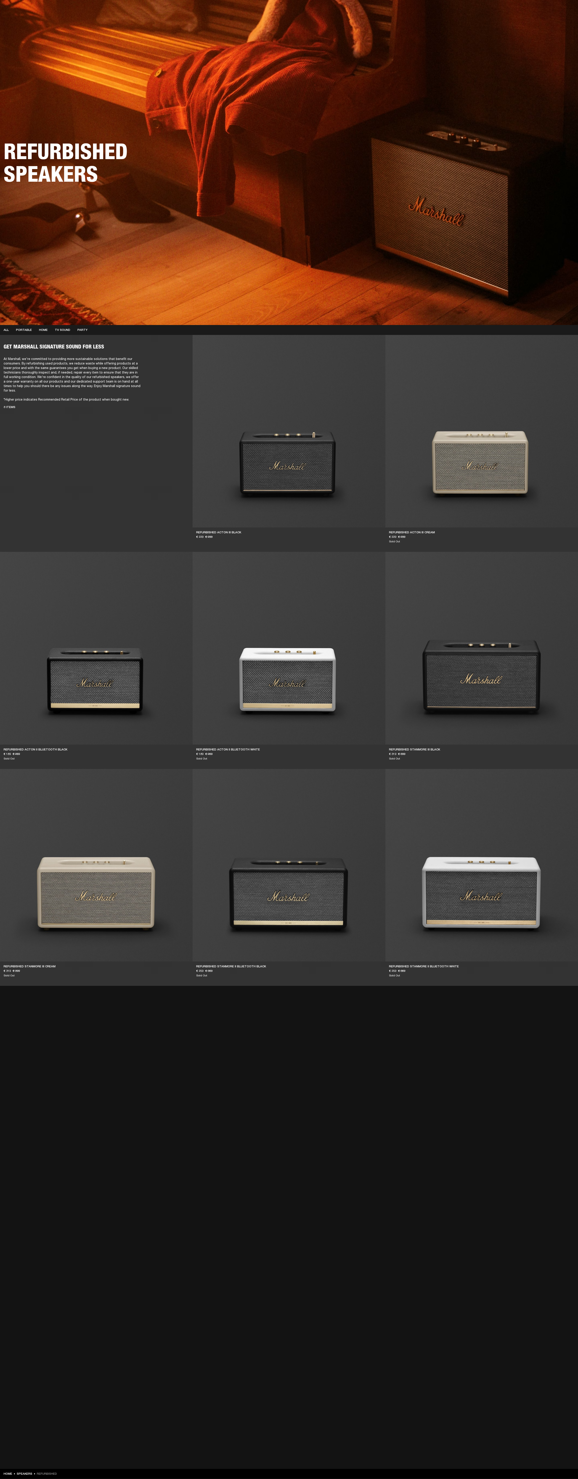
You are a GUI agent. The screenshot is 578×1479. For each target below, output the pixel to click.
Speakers (24, 1473)
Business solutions (488, 9)
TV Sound (62, 330)
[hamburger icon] (566, 21)
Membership (514, 9)
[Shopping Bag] (559, 21)
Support (532, 20)
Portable (24, 330)
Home (43, 330)
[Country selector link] (566, 9)
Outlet (556, 9)
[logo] (18, 18)
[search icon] (544, 21)
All (6, 330)
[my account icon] (552, 21)
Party (82, 330)
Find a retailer (536, 9)
